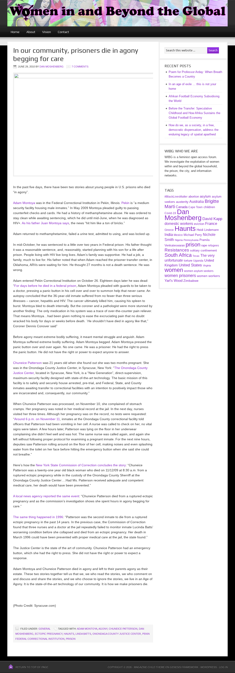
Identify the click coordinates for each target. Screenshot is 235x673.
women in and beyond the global (117, 13)
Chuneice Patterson (27, 363)
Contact (63, 32)
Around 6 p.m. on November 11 (37, 419)
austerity (182, 202)
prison (71, 638)
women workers (208, 276)
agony (102, 628)
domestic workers (179, 224)
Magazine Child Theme (149, 667)
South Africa (178, 255)
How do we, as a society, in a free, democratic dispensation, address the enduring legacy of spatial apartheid (193, 129)
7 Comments (80, 66)
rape (204, 245)
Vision (46, 32)
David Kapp (212, 219)
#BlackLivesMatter (176, 196)
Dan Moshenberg (51, 66)
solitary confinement (203, 250)
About (30, 32)
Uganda (198, 260)
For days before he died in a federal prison (45, 286)
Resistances (177, 250)
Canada (181, 207)
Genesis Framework (184, 667)
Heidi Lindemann (208, 230)
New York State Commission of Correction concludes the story (81, 465)
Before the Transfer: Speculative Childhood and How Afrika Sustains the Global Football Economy (194, 113)
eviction (199, 224)
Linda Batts (83, 633)
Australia (196, 202)
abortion (193, 196)
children (209, 207)
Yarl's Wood (173, 280)
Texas (196, 255)
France (211, 223)
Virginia (207, 265)
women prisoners (180, 275)
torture (188, 260)
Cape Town (195, 207)
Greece (169, 230)
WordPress (208, 667)
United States (190, 265)
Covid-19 (170, 213)
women (174, 270)
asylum (205, 196)
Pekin (125, 203)
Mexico (178, 234)
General (44, 628)
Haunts (69, 633)
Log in (223, 667)
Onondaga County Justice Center (116, 633)
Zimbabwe (191, 280)
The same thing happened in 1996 (38, 517)
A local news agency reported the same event (46, 496)
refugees (213, 245)
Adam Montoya (24, 203)
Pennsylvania (191, 240)
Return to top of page (31, 667)
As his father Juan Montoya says (45, 223)
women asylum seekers (198, 271)
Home (15, 32)
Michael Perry (193, 235)
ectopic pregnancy (48, 633)
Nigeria (179, 240)
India (169, 234)
